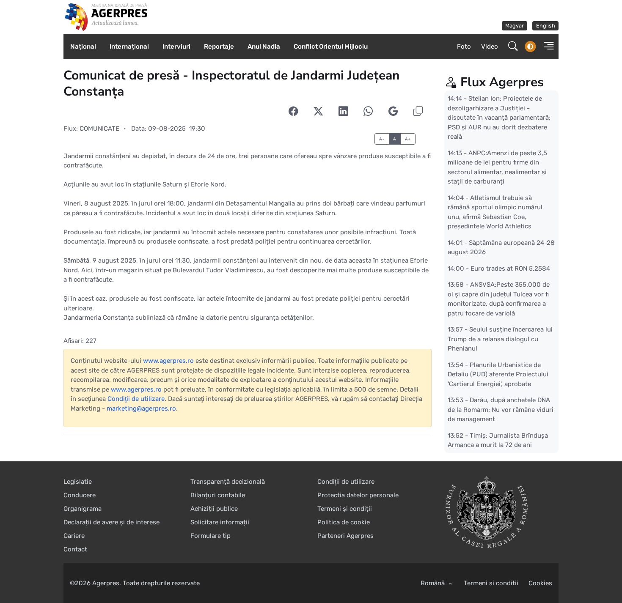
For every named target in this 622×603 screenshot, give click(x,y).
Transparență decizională (227, 481)
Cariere (74, 536)
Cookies (540, 583)
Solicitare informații (219, 522)
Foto (464, 46)
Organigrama (82, 509)
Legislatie (77, 481)
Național (83, 46)
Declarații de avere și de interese (111, 522)
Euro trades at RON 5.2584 (510, 268)
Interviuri (176, 46)
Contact (75, 549)
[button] (546, 47)
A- (382, 139)
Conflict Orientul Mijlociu (331, 46)
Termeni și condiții (344, 509)
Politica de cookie (343, 522)
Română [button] (433, 583)
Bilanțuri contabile (217, 495)
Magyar (514, 25)
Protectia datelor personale (358, 495)
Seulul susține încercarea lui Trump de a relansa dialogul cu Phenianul (500, 339)
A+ (408, 139)
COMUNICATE (99, 128)
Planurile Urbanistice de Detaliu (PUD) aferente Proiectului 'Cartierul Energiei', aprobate (498, 374)
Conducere (79, 495)
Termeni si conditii (491, 583)
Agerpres (105, 583)
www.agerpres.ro (168, 361)
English (545, 25)
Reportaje (219, 46)
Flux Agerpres (502, 82)
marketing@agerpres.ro (141, 408)
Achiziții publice (214, 509)
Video (489, 46)
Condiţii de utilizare (136, 399)
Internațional (129, 46)
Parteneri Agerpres (345, 536)
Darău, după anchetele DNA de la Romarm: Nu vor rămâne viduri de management (500, 409)
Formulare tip (210, 536)
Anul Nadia (264, 46)
